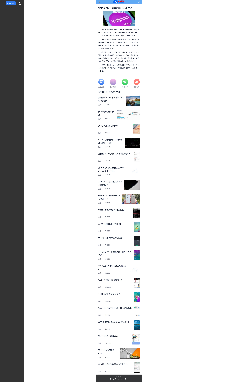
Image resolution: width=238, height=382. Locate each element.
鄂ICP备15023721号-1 (119, 379)
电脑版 (119, 376)
